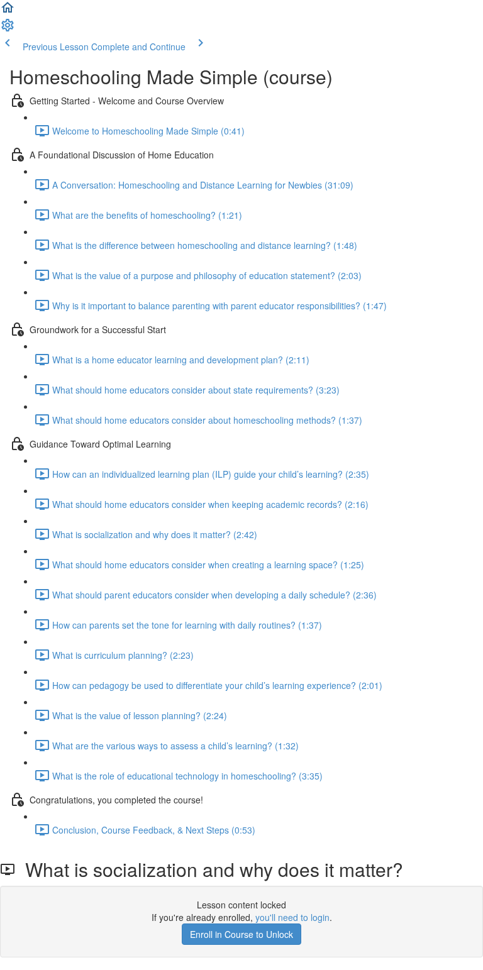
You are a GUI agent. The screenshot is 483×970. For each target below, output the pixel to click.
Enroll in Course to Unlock (241, 934)
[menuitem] (7, 29)
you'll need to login (292, 917)
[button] (7, 11)
